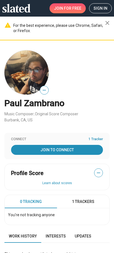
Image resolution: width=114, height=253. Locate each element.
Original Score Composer (56, 114)
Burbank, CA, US (18, 120)
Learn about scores (57, 183)
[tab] (31, 201)
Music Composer (19, 114)
